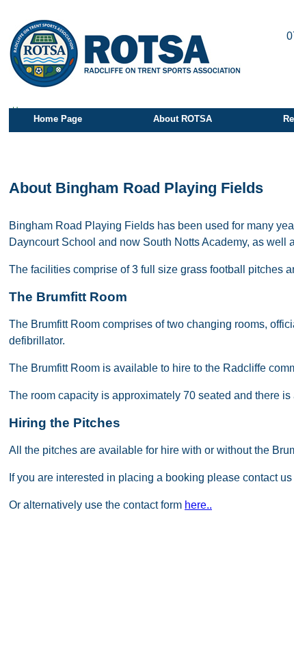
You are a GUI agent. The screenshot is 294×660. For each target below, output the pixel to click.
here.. (198, 505)
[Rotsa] (125, 53)
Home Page (58, 119)
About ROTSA (182, 119)
